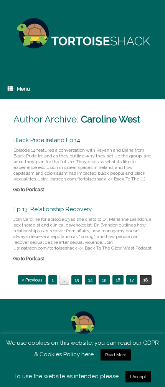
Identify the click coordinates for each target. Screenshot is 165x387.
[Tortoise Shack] (82, 33)
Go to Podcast (29, 189)
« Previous (31, 280)
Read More (115, 354)
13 (77, 280)
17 (132, 280)
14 (90, 280)
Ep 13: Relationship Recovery (52, 209)
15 (104, 280)
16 (118, 280)
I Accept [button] (138, 376)
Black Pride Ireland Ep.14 (46, 140)
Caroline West (110, 119)
